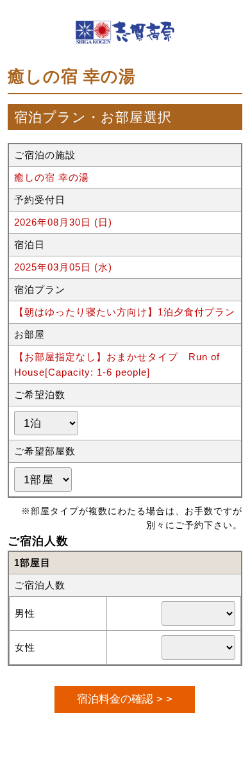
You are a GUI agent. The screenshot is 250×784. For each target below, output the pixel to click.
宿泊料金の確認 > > (124, 699)
